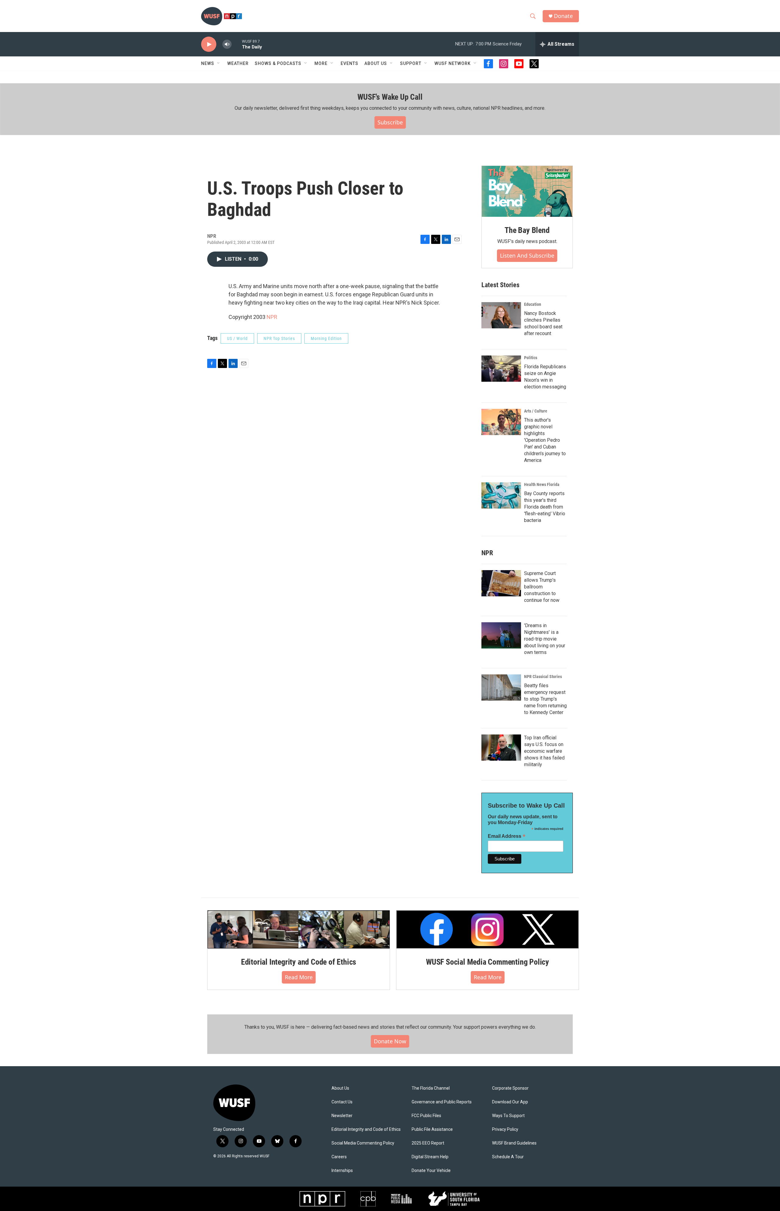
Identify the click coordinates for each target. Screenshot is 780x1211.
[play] (209, 44)
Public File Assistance (432, 1129)
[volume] (227, 44)
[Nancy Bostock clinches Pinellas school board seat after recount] (501, 315)
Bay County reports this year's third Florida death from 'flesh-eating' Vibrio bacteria (544, 507)
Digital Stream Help (430, 1157)
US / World (237, 338)
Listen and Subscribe (527, 255)
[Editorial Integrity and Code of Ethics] (298, 929)
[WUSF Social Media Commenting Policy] (487, 929)
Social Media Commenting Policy (363, 1143)
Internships (342, 1170)
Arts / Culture (535, 411)
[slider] (237, 44)
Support (410, 63)
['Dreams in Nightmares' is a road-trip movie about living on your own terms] (501, 635)
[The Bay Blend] (527, 191)
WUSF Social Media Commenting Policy (487, 961)
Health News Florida (541, 484)
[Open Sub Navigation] (218, 63)
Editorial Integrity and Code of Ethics (298, 961)
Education (532, 304)
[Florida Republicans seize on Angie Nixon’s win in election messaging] (501, 368)
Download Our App (510, 1102)
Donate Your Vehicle (431, 1170)
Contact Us (342, 1102)
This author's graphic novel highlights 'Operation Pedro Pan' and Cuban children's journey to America (545, 440)
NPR (272, 317)
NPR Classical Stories (543, 676)
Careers (339, 1157)
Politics (530, 357)
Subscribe (390, 122)
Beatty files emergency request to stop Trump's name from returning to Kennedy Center (545, 699)
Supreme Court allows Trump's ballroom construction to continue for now (541, 586)
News (207, 63)
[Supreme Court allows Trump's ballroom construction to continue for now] (501, 583)
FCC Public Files (426, 1115)
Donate (563, 16)
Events (349, 63)
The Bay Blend (527, 230)
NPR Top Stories (279, 338)
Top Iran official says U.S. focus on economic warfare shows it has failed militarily (544, 751)
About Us (340, 1088)
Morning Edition (326, 338)
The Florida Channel (431, 1088)
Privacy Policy (505, 1129)
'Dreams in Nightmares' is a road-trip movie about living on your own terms (544, 639)
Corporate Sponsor (510, 1088)
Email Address (507, 836)
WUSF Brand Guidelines (514, 1143)
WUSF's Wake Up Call (389, 97)
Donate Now (390, 1041)
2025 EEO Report (428, 1143)
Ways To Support (508, 1115)
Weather (238, 63)
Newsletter (342, 1115)
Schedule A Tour (508, 1157)
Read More (299, 977)
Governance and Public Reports (442, 1102)
